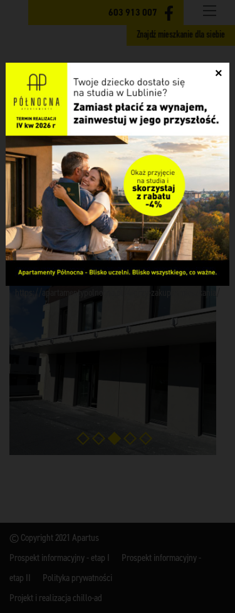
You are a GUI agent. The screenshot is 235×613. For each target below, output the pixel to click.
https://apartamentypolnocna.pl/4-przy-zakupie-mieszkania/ (117, 292)
